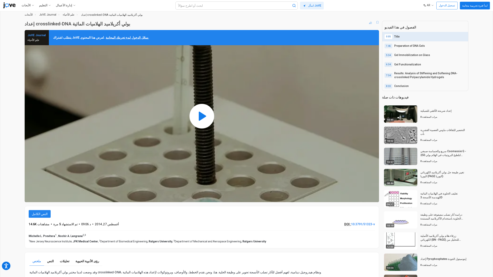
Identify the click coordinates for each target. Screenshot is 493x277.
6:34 (388, 64)
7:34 (388, 75)
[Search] (294, 6)
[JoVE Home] (9, 5)
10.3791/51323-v (363, 224)
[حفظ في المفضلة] (377, 22)
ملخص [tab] (37, 261)
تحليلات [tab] (64, 261)
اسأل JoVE (314, 5)
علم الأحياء (69, 14)
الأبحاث (29, 14)
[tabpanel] (201, 272)
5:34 (388, 55)
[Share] (370, 22)
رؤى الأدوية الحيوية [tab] (87, 261)
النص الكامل (40, 214)
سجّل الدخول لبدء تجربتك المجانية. (127, 37)
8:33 (388, 86)
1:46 (388, 46)
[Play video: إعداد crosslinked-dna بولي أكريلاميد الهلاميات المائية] (202, 116)
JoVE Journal (47, 14)
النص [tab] (50, 261)
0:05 (388, 36)
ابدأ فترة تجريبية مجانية (475, 5)
